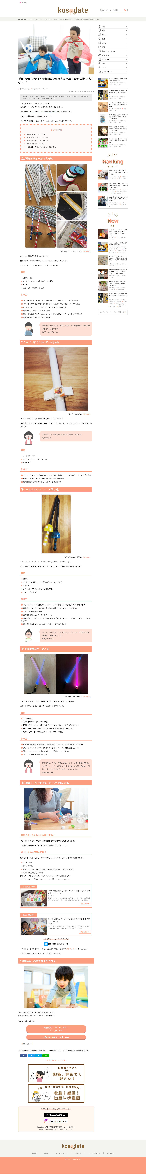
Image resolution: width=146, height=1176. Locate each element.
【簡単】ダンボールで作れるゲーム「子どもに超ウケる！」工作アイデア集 (118, 172)
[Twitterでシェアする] (31, 1055)
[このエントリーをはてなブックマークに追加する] (38, 1055)
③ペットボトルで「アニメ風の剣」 (38, 140)
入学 (119, 306)
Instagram (86, 251)
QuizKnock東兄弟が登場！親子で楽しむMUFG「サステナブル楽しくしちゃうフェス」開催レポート (118, 271)
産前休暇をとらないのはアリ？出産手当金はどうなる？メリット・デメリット (118, 198)
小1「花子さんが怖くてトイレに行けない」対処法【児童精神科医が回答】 (118, 104)
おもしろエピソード (115, 146)
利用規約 (46, 1153)
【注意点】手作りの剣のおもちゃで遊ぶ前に (41, 147)
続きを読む (84, 903)
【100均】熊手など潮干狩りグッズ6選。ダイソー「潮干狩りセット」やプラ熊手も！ (118, 116)
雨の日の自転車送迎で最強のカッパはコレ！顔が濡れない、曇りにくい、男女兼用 (118, 128)
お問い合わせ (110, 1153)
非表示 (59, 130)
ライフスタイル (42, 19)
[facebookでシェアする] (23, 1055)
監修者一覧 (78, 1153)
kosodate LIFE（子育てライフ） (27, 19)
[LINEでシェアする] (45, 1055)
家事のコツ (121, 289)
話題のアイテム (114, 265)
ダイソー (119, 250)
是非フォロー (71, 949)
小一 (114, 305)
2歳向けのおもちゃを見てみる (56, 1037)
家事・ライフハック (115, 84)
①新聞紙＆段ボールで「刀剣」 (36, 134)
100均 (117, 303)
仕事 (123, 203)
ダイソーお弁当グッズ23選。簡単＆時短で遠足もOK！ (118, 79)
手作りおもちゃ (27, 1044)
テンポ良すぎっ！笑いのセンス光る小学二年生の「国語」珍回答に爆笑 (118, 140)
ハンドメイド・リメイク (54, 19)
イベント (112, 239)
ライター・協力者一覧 (94, 1153)
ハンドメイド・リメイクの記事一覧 (111, 312)
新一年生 (112, 306)
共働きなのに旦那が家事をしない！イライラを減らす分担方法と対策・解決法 (118, 283)
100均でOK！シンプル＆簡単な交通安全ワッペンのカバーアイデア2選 (118, 92)
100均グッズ (122, 252)
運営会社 (34, 1153)
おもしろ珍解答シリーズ (119, 193)
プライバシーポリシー (62, 1153)
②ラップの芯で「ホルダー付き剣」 (38, 137)
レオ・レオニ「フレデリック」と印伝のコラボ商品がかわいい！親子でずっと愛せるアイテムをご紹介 (118, 259)
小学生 (119, 108)
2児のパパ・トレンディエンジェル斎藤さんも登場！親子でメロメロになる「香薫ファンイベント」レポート (118, 232)
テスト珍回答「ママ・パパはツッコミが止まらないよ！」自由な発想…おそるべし (118, 185)
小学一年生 (122, 305)
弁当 (114, 252)
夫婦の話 (112, 289)
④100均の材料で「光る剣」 (35, 144)
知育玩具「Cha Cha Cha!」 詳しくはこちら (56, 1029)
